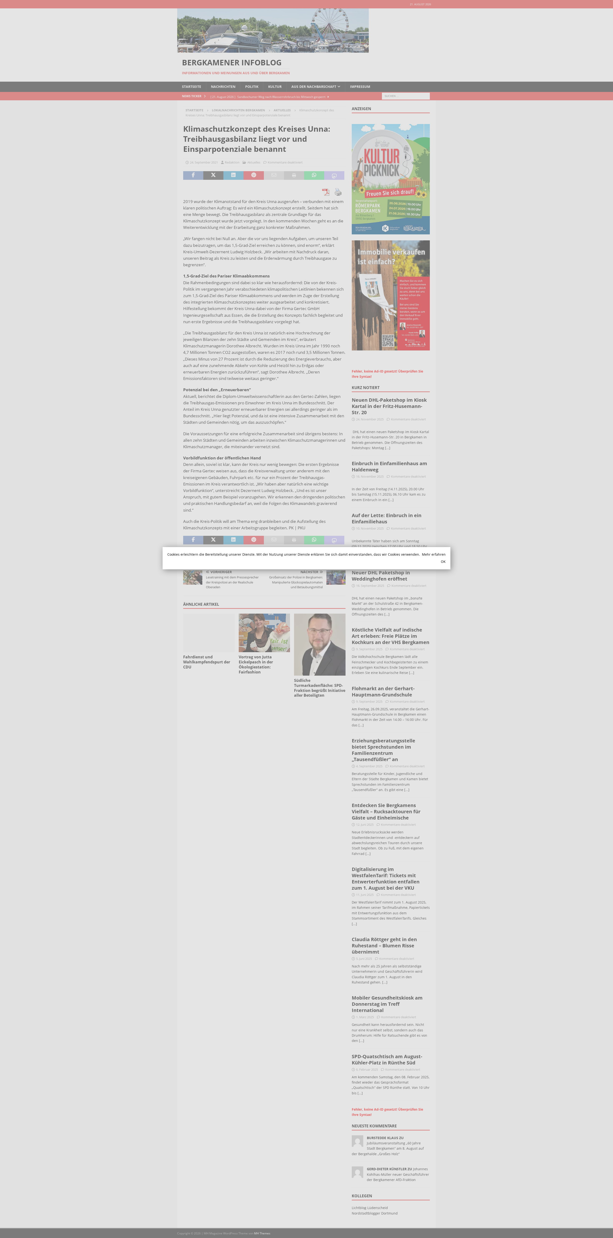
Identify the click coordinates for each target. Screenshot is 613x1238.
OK (443, 561)
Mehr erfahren (434, 554)
